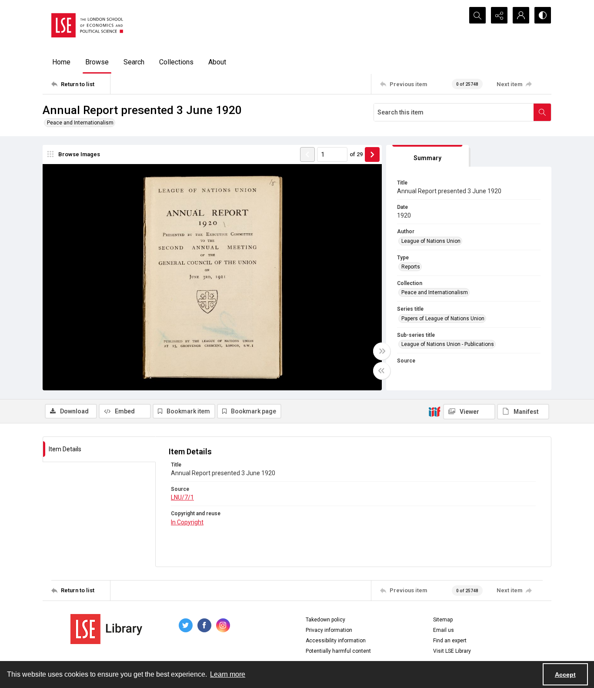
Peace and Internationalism (80, 123)
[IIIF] (434, 411)
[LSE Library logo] (106, 629)
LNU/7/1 (182, 497)
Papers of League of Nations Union (442, 318)
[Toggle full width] (381, 351)
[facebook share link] (204, 625)
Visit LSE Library (452, 651)
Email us (443, 630)
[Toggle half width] (381, 370)
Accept (565, 674)
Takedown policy (325, 620)
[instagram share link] (223, 625)
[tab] (427, 156)
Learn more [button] (227, 674)
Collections (176, 62)
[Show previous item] (307, 154)
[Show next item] (372, 154)
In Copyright (187, 522)
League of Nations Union (431, 241)
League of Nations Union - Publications (447, 344)
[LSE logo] (87, 25)
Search (133, 62)
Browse (97, 62)
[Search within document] (542, 112)
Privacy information (329, 630)
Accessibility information (336, 641)
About (217, 62)
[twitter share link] (186, 625)
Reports (410, 267)
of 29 (356, 154)
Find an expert (450, 641)
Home (61, 62)
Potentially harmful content (338, 651)
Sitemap (443, 620)
